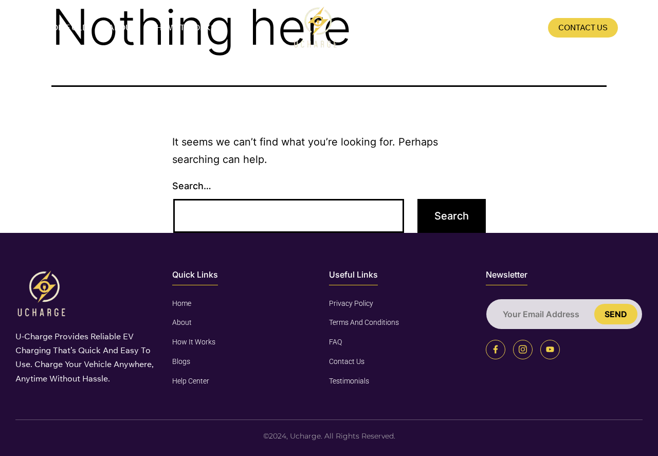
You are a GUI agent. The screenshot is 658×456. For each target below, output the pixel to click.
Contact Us (583, 27)
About (122, 27)
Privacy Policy (351, 303)
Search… (191, 185)
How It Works (186, 27)
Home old (67, 27)
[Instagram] (523, 349)
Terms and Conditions (364, 322)
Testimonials (349, 381)
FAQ (482, 27)
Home (181, 303)
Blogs (524, 27)
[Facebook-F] (495, 349)
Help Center (190, 381)
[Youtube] (550, 349)
